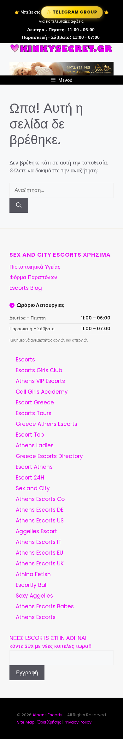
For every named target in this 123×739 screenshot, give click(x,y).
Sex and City (33, 488)
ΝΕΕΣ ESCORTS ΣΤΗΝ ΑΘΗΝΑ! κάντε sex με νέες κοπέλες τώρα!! (50, 642)
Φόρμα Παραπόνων (33, 277)
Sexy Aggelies (34, 595)
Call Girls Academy (42, 392)
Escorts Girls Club (39, 370)
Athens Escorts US (40, 520)
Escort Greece (35, 402)
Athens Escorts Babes (45, 606)
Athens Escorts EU (39, 553)
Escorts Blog (25, 288)
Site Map (26, 722)
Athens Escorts (36, 617)
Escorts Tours (33, 413)
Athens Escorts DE (39, 510)
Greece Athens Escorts (46, 424)
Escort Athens (34, 467)
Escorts (25, 359)
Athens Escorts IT (39, 542)
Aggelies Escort (36, 531)
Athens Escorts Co (40, 499)
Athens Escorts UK (40, 563)
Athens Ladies (35, 445)
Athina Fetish (33, 574)
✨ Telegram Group (72, 12)
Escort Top (30, 434)
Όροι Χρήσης (49, 722)
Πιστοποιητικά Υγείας (34, 267)
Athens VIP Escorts (40, 381)
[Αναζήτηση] (18, 205)
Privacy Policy (77, 722)
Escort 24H (30, 477)
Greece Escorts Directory (49, 456)
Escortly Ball (32, 585)
